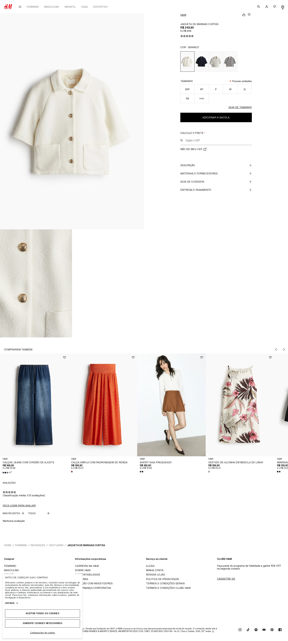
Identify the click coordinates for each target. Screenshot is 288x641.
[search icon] (181, 140)
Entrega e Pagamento (195, 189)
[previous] (276, 349)
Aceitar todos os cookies (42, 613)
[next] (284, 349)
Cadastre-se (226, 578)
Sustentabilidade (87, 574)
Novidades (38, 545)
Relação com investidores (94, 583)
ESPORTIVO (100, 6)
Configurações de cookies (42, 632)
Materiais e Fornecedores (199, 173)
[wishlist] (275, 7)
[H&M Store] (8, 7)
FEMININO (33, 6)
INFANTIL (70, 6)
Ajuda (150, 565)
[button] (34, 404)
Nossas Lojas (155, 574)
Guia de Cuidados (192, 181)
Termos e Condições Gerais (165, 583)
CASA (84, 6)
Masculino (11, 570)
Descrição (187, 165)
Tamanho (186, 81)
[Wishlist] (249, 14)
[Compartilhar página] (243, 14)
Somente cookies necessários (42, 623)
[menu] (20, 7)
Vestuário (56, 545)
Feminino (21, 545)
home (8, 545)
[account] (267, 7)
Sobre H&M (82, 570)
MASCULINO (51, 6)
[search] (259, 7)
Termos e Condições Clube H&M (168, 587)
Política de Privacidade (162, 579)
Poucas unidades (242, 81)
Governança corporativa (93, 587)
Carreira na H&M (87, 565)
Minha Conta (155, 570)
